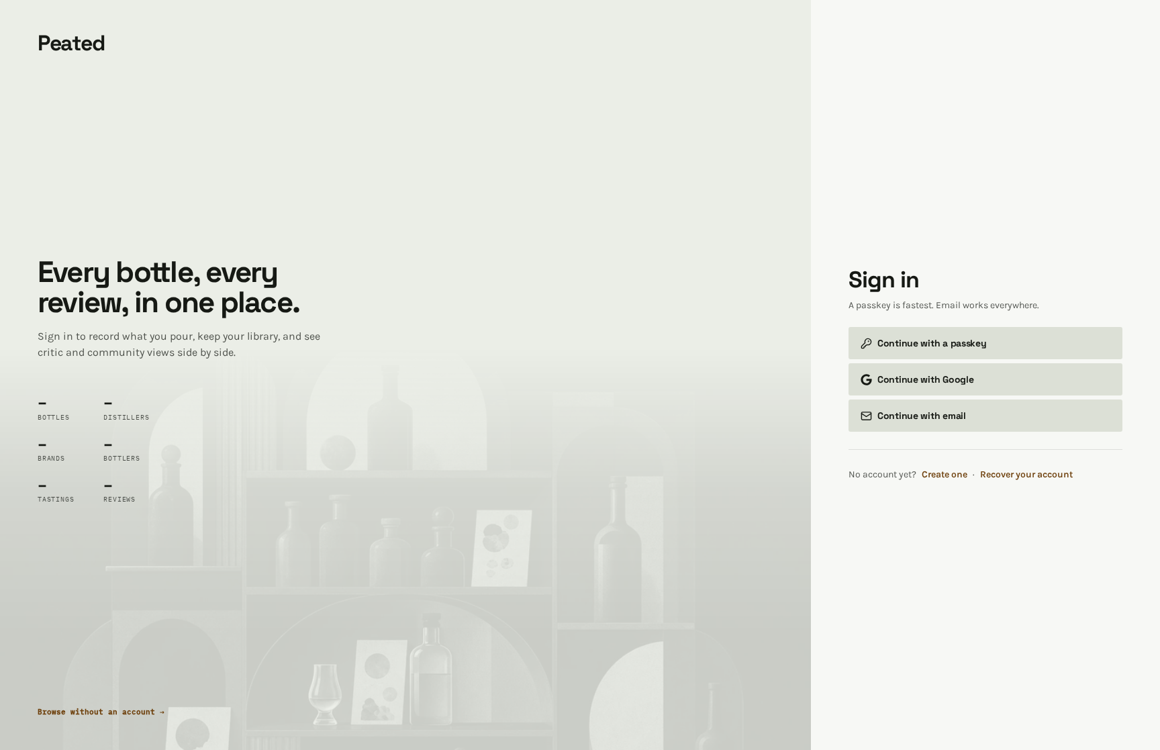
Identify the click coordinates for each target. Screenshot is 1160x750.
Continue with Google (925, 379)
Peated (71, 43)
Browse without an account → (101, 711)
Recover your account (1026, 474)
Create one (944, 474)
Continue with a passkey (932, 343)
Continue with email (921, 416)
